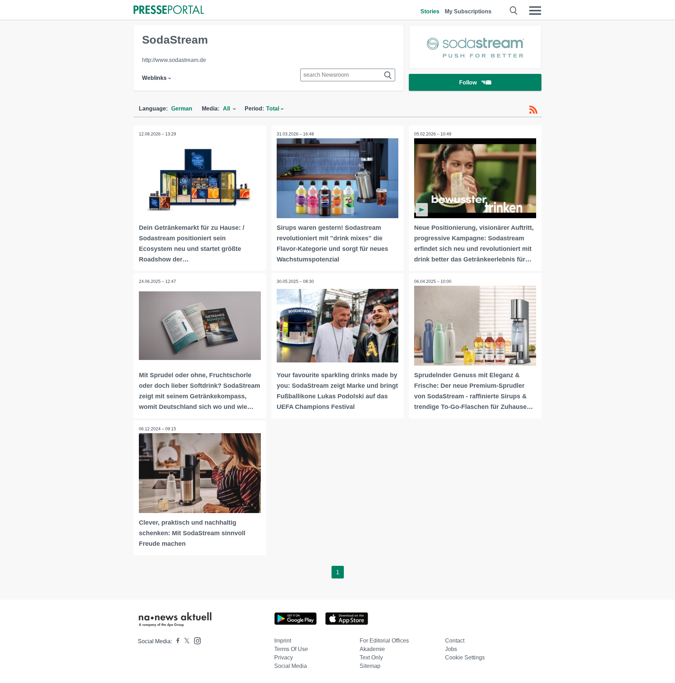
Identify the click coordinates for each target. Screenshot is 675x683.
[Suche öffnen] (513, 10)
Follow (468, 83)
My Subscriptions (468, 11)
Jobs (451, 649)
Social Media (290, 666)
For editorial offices (384, 641)
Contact (454, 641)
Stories (429, 11)
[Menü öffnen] (535, 10)
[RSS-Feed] (533, 109)
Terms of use (291, 649)
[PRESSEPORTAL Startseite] (169, 10)
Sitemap (370, 666)
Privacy (283, 657)
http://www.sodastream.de (174, 60)
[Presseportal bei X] (185, 641)
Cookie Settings (465, 657)
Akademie (372, 649)
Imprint (282, 641)
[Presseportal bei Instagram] (195, 640)
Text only (371, 657)
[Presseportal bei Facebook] (176, 641)
